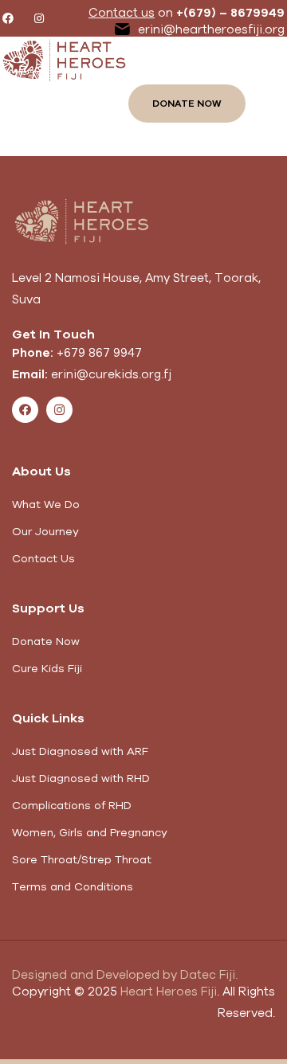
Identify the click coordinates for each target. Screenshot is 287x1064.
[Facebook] (8, 18)
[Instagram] (39, 18)
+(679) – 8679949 (230, 12)
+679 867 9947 (99, 352)
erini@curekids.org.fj (111, 374)
